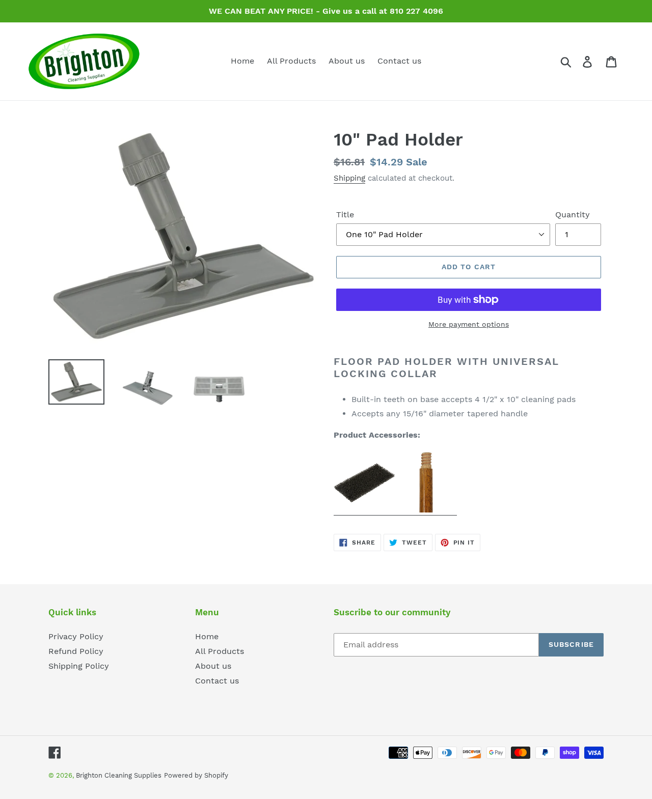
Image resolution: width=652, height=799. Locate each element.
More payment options (468, 324)
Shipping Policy (78, 666)
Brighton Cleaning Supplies (118, 775)
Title (345, 214)
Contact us (217, 681)
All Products (219, 651)
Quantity (572, 214)
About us (213, 666)
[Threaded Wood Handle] (426, 510)
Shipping (349, 178)
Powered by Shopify (196, 775)
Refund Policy (75, 651)
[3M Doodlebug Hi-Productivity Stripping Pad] (364, 510)
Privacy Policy (75, 636)
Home (207, 636)
